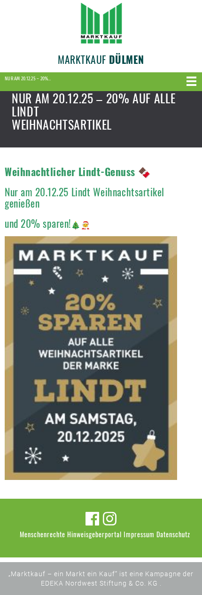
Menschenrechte (42, 534)
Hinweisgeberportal (94, 534)
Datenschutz (173, 534)
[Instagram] (109, 518)
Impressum (139, 534)
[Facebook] (92, 518)
